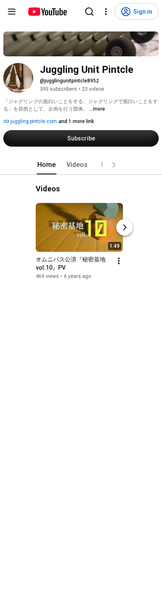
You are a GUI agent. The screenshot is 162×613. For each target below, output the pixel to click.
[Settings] (106, 12)
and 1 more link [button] (76, 121)
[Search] (89, 12)
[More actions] (118, 261)
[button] (114, 165)
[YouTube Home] (47, 11)
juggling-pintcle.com (33, 121)
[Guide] (12, 12)
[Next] (124, 227)
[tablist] (81, 165)
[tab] (46, 165)
